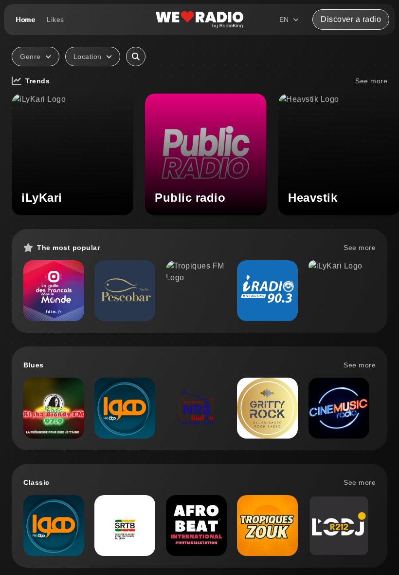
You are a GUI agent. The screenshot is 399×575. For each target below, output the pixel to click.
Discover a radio (351, 19)
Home (25, 19)
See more (371, 81)
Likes (55, 19)
